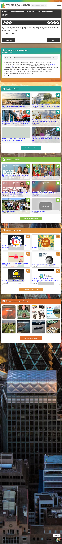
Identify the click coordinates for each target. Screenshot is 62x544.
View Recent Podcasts (31, 289)
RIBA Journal (6, 14)
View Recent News (31, 148)
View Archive (55, 80)
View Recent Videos (31, 218)
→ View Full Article (8, 34)
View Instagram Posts (31, 338)
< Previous (8, 40)
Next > (53, 40)
